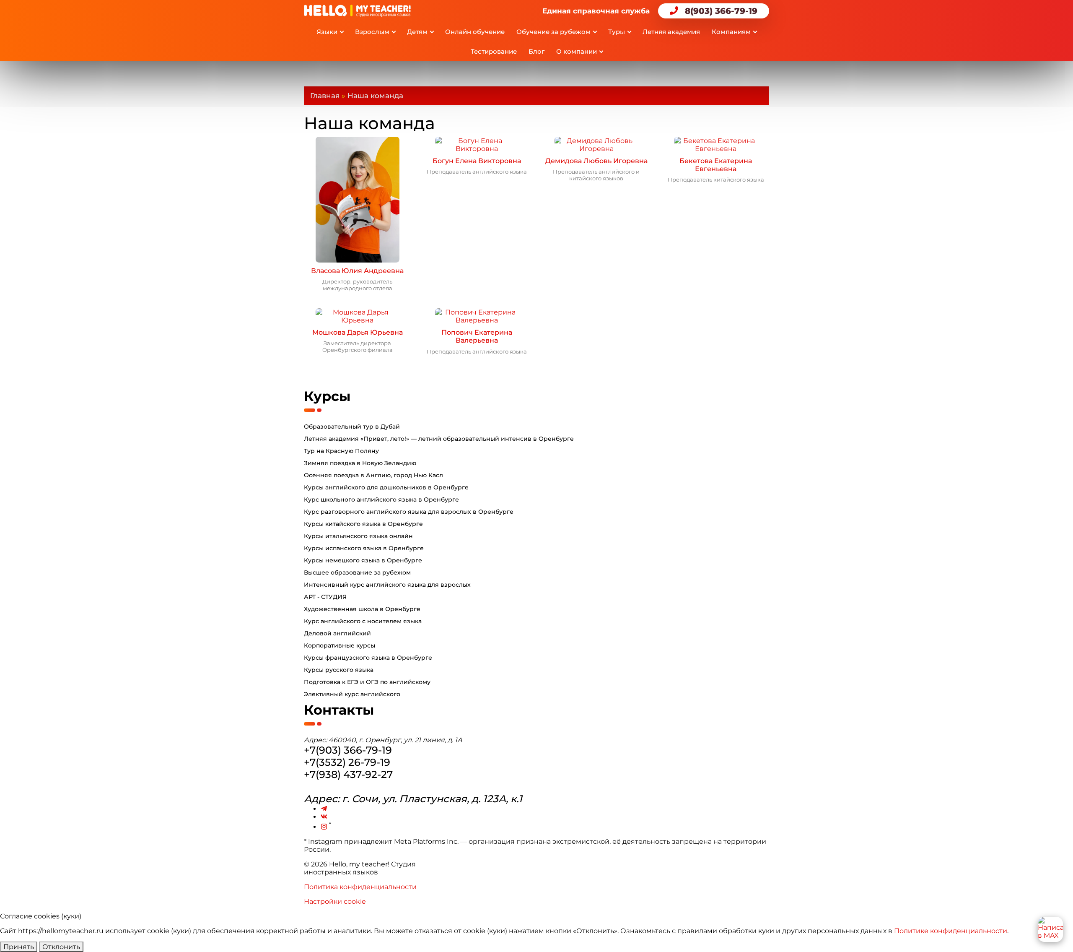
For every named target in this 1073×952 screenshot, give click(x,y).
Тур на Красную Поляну (341, 451)
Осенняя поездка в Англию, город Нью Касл (373, 475)
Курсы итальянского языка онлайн (358, 536)
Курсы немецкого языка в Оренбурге (363, 560)
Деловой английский (337, 633)
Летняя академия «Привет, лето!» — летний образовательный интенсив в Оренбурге (439, 438)
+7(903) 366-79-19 (348, 750)
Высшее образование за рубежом (357, 572)
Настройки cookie (335, 901)
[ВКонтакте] (324, 817)
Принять (18, 947)
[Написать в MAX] (1050, 929)
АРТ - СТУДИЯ (325, 597)
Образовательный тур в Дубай (352, 426)
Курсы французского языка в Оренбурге (368, 657)
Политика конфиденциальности (360, 887)
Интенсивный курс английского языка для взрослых (387, 584)
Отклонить (61, 947)
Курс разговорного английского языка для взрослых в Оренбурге (408, 511)
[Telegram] (324, 809)
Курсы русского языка (338, 670)
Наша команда (375, 95)
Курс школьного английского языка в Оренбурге (381, 499)
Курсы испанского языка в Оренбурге (364, 548)
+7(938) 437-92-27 (348, 774)
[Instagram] (324, 827)
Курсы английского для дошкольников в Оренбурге (386, 487)
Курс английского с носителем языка (363, 621)
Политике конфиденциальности (950, 931)
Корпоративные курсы (339, 645)
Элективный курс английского (352, 694)
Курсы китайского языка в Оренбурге (363, 524)
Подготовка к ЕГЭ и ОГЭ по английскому (367, 682)
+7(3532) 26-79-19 (347, 762)
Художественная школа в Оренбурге (362, 609)
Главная (325, 95)
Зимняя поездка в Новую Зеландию (360, 463)
